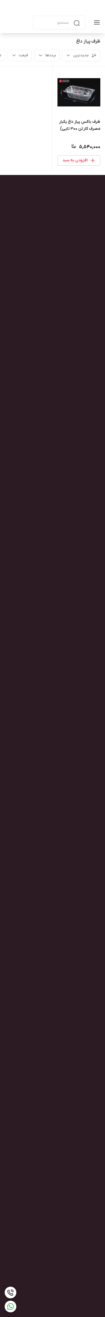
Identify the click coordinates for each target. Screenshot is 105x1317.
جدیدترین (81, 55)
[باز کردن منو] (95, 22)
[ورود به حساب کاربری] (23, 22)
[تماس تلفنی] (10, 1292)
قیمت (23, 55)
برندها (51, 55)
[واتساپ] (10, 1306)
